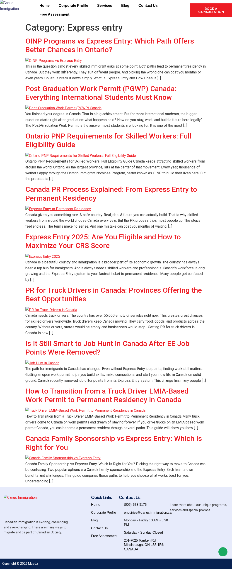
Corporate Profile (73, 5)
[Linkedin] (221, 563)
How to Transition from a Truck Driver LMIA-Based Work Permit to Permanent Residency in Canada (106, 395)
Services (104, 5)
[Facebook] (209, 563)
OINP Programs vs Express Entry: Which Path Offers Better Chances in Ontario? (109, 45)
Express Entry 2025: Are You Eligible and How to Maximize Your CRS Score (103, 241)
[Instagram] (215, 563)
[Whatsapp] (227, 563)
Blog (125, 5)
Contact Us (148, 5)
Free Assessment (54, 14)
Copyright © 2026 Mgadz (20, 563)
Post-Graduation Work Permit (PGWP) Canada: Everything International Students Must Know (100, 93)
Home (44, 5)
